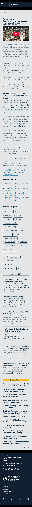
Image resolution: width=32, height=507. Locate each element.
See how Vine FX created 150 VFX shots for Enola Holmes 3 (15, 313)
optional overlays (9, 124)
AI (17, 211)
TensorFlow (9, 261)
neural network (10, 242)
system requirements (12, 257)
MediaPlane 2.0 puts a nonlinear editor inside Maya (15, 437)
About (5, 487)
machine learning (11, 238)
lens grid (8, 234)
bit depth (19, 219)
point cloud (23, 242)
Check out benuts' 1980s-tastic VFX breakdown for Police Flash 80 (16, 385)
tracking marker (10, 268)
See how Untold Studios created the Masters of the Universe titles (15, 421)
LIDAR (17, 234)
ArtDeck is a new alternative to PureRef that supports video (14, 390)
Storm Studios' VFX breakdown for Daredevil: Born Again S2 (16, 443)
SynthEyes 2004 (14, 110)
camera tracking (10, 227)
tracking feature (10, 264)
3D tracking (9, 211)
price (6, 245)
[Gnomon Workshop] (11, 478)
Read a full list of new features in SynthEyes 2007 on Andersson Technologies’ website (14, 172)
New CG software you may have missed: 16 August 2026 (15, 401)
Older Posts (25, 447)
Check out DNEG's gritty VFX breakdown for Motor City (13, 432)
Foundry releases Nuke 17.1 (13, 297)
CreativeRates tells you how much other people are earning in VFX (16, 364)
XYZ (21, 268)
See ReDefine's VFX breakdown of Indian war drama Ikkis (15, 396)
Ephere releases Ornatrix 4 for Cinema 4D (14, 426)
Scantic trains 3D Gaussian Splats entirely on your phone (15, 330)
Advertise (7, 491)
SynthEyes (23, 245)
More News (16, 380)
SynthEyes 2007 (10, 253)
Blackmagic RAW (11, 223)
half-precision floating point (14, 230)
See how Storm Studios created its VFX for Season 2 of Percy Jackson (16, 347)
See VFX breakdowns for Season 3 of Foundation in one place (15, 281)
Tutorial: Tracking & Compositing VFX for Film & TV (15, 406)
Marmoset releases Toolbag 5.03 (15, 416)
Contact (6, 489)
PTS (13, 245)
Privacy (6, 494)
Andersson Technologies (13, 215)
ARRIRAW (8, 219)
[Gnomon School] (11, 470)
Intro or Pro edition (11, 163)
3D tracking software (12, 68)
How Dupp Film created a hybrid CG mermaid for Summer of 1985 (15, 412)
